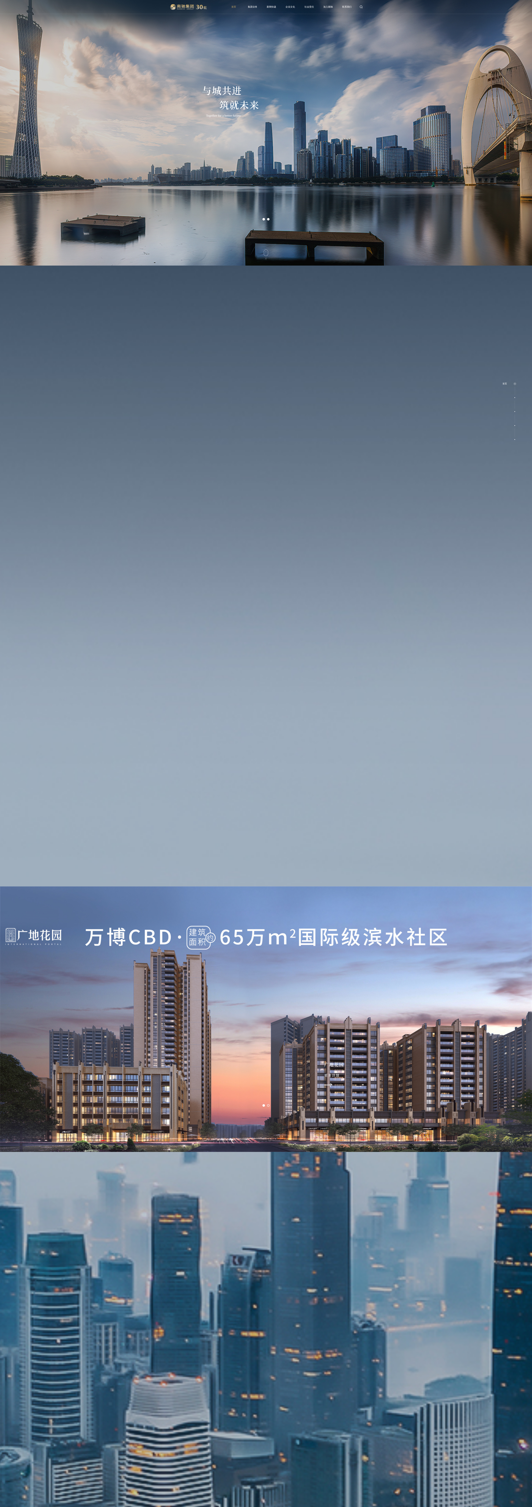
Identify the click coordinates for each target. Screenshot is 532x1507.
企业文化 (290, 7)
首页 (233, 7)
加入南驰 (328, 7)
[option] (266, 133)
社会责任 (309, 7)
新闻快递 (271, 7)
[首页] (515, 384)
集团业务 (252, 7)
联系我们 (347, 7)
